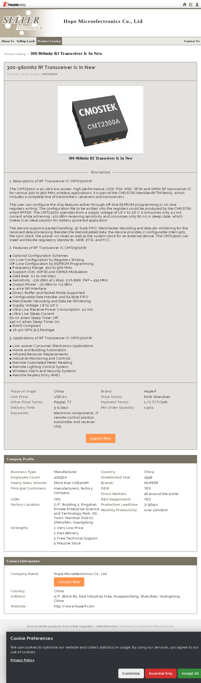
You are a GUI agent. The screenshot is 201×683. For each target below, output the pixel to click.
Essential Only (161, 673)
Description (100, 172)
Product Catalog (49, 41)
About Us (7, 41)
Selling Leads (26, 41)
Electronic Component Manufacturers (146, 626)
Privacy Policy (22, 660)
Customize (131, 673)
